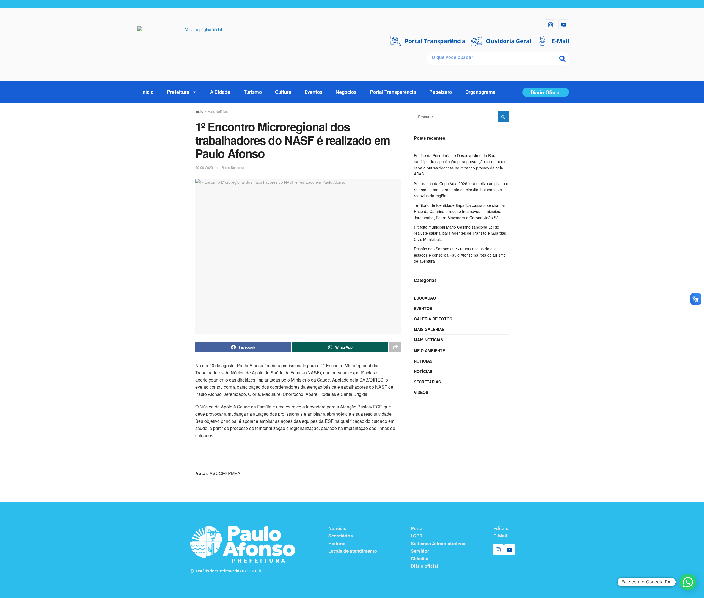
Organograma (480, 92)
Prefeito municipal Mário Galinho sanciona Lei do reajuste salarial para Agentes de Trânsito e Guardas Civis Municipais (460, 233)
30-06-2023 (204, 167)
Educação (425, 298)
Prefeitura (178, 92)
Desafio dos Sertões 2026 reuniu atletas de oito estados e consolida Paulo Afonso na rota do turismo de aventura (460, 255)
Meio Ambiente (429, 350)
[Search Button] (503, 116)
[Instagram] (550, 24)
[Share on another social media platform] (395, 347)
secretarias (427, 382)
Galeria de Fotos (433, 319)
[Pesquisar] (562, 58)
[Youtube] (563, 24)
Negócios (346, 92)
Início (147, 92)
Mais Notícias (218, 111)
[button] (688, 582)
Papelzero (440, 92)
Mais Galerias (429, 329)
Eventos (313, 92)
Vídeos (421, 392)
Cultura (283, 92)
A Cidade (220, 92)
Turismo (253, 92)
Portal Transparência (393, 92)
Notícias (423, 361)
